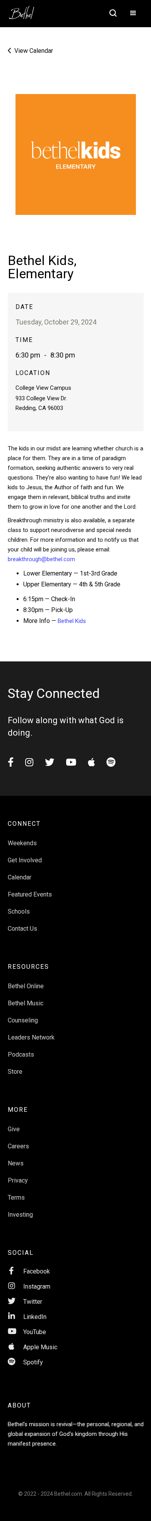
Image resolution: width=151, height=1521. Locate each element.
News (16, 1163)
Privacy (18, 1180)
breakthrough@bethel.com (41, 559)
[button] (133, 13)
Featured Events (30, 894)
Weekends (22, 843)
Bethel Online (26, 986)
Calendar (19, 877)
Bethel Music (25, 1003)
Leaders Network (31, 1037)
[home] (25, 10)
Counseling (23, 1020)
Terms (16, 1197)
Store (15, 1071)
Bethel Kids (71, 620)
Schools (19, 911)
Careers (18, 1146)
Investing (20, 1214)
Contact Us (22, 928)
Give (14, 1129)
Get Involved (25, 860)
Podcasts (21, 1054)
